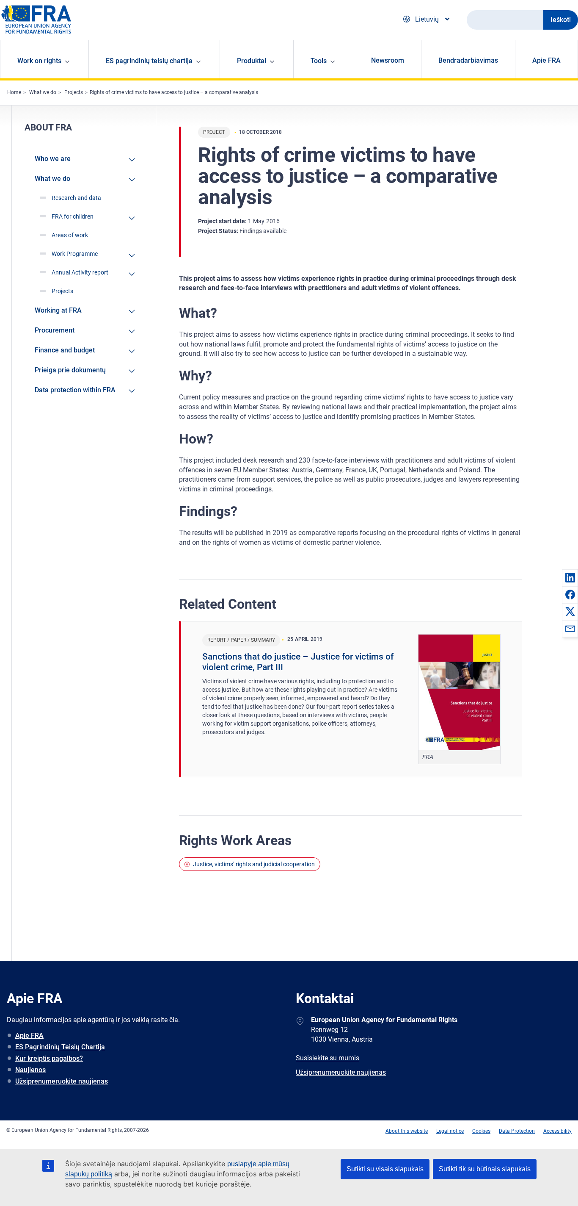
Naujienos (30, 1070)
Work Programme (75, 253)
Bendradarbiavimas (468, 60)
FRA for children (73, 216)
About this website (406, 1131)
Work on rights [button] (39, 61)
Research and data (76, 197)
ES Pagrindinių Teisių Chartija (60, 1047)
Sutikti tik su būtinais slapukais (485, 1169)
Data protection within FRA (75, 390)
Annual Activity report (80, 272)
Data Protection (517, 1131)
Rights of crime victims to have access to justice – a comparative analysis (174, 92)
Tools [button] (319, 61)
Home (14, 92)
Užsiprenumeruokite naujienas (61, 1081)
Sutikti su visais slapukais (385, 1169)
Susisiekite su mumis (327, 1058)
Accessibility (557, 1131)
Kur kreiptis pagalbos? (49, 1058)
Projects (73, 92)
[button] (570, 577)
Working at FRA (58, 310)
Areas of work (70, 235)
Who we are (53, 159)
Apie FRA (546, 60)
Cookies (481, 1131)
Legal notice (450, 1131)
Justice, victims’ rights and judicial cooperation (254, 864)
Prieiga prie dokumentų (70, 370)
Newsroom (387, 60)
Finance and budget (65, 350)
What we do (42, 92)
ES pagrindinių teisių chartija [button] (149, 61)
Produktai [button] (251, 61)
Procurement (54, 330)
